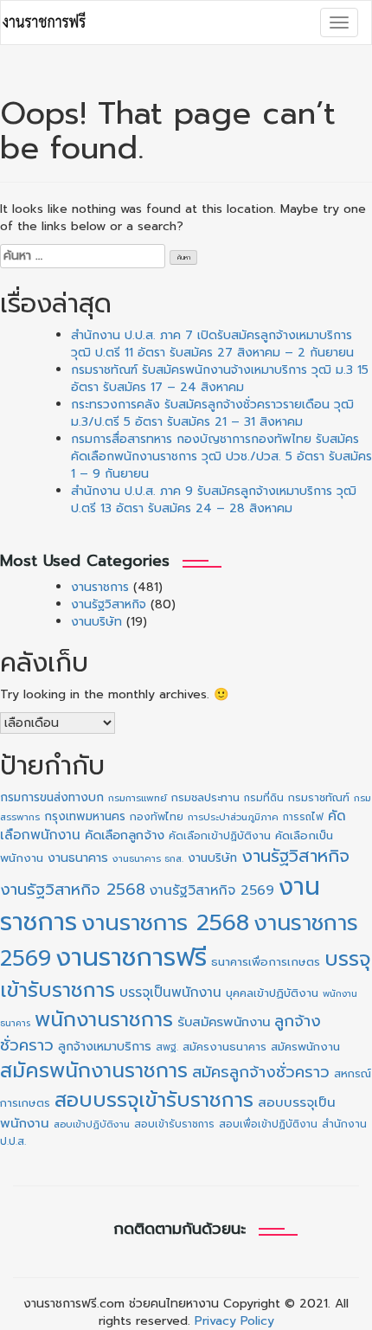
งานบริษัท (96, 622)
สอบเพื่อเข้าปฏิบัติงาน (268, 1124)
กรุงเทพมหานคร (84, 816)
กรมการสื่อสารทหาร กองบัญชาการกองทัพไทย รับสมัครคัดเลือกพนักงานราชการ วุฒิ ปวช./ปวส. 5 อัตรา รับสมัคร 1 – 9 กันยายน (221, 456)
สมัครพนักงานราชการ (94, 1071)
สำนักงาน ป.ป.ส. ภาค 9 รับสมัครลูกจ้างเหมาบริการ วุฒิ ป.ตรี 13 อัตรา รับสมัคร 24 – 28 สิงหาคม (213, 499)
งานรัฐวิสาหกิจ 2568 (72, 889)
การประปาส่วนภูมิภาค (233, 817)
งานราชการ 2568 (165, 923)
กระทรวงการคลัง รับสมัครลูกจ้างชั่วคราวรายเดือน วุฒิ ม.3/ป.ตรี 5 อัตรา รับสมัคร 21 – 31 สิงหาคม (212, 413)
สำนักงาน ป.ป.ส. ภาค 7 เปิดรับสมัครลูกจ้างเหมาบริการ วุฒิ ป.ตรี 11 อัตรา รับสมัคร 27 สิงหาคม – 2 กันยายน (212, 344)
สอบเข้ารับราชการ (174, 1124)
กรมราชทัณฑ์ (319, 798)
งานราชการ (100, 587)
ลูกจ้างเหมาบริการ (104, 1046)
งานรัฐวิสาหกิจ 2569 (212, 890)
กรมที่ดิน (264, 798)
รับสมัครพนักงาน (223, 1021)
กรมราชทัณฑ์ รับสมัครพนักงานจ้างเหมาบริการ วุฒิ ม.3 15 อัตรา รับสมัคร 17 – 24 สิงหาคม (220, 378)
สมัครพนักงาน (305, 1046)
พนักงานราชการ (104, 1019)
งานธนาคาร (78, 857)
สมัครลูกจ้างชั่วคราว (261, 1072)
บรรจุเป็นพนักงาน (170, 992)
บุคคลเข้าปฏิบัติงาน (272, 993)
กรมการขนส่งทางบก (52, 797)
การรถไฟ (303, 817)
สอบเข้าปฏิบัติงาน (92, 1124)
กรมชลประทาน (205, 797)
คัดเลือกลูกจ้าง (124, 835)
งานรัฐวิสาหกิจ (108, 604)
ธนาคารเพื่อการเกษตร (265, 962)
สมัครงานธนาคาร (224, 1046)
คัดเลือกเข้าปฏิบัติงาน (220, 836)
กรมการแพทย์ (137, 798)
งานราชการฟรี (131, 957)
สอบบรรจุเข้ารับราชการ (154, 1100)
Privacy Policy (234, 1321)
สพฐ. (167, 1047)
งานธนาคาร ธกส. (147, 858)
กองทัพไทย (156, 817)
